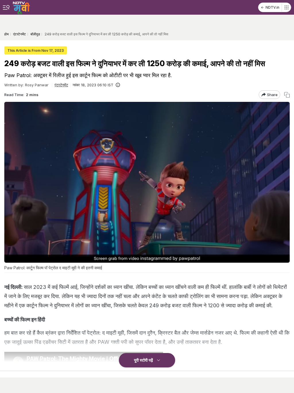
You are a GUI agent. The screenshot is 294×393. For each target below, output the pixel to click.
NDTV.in (272, 7)
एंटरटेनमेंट (61, 85)
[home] (21, 7)
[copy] (287, 95)
